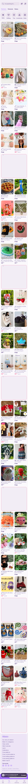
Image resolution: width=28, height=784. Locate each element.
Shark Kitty (5, 460)
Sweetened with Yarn (5, 705)
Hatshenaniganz (18, 483)
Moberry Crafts (4, 196)
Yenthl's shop (4, 551)
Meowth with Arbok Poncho (10, 592)
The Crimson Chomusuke (20, 196)
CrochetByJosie (18, 440)
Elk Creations (17, 307)
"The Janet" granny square (10, 639)
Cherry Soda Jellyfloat (8, 703)
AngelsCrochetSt (5, 329)
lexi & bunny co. (18, 129)
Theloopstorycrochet (6, 372)
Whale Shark (19, 349)
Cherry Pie (5, 195)
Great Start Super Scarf (22, 84)
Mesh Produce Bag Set (22, 38)
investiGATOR (6, 349)
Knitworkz (3, 594)
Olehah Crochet (18, 239)
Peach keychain (7, 149)
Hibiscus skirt (6, 682)
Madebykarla (17, 529)
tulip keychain (6, 549)
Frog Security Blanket (8, 260)
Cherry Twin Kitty (20, 549)
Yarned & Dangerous (5, 39)
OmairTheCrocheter (5, 350)
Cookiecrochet (4, 307)
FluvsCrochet (4, 107)
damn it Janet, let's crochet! (7, 261)
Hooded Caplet (7, 482)
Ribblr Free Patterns (5, 239)
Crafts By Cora (18, 218)
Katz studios (4, 461)
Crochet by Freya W (19, 350)
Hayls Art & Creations (5, 662)
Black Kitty (19, 328)
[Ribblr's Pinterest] (3, 766)
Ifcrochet (3, 683)
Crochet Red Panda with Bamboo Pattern (13, 306)
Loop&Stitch (4, 572)
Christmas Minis (6, 84)
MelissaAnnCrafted (19, 683)
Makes (16, 9)
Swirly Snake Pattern (21, 639)
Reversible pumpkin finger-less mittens (12, 238)
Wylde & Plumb (18, 39)
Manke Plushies (18, 572)
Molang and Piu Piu (7, 38)
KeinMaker (3, 218)
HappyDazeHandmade (20, 640)
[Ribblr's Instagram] (6, 766)
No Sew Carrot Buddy (21, 482)
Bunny (4, 106)
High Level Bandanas (5, 418)
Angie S (3, 640)
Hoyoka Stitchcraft (19, 329)
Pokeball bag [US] (21, 592)
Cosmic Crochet (4, 129)
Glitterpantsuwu (4, 483)
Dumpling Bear (20, 571)
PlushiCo (3, 86)
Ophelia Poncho (7, 328)
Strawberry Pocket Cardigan (10, 417)
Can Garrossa (18, 594)
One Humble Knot (18, 418)
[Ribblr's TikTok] (8, 766)
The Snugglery (18, 86)
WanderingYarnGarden (19, 551)
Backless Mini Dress (8, 571)
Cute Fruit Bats (6, 660)
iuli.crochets (3, 529)
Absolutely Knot (18, 150)
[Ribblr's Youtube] (11, 765)
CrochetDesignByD (19, 107)
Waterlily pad (19, 238)
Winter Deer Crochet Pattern (10, 217)
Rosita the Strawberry (21, 528)
